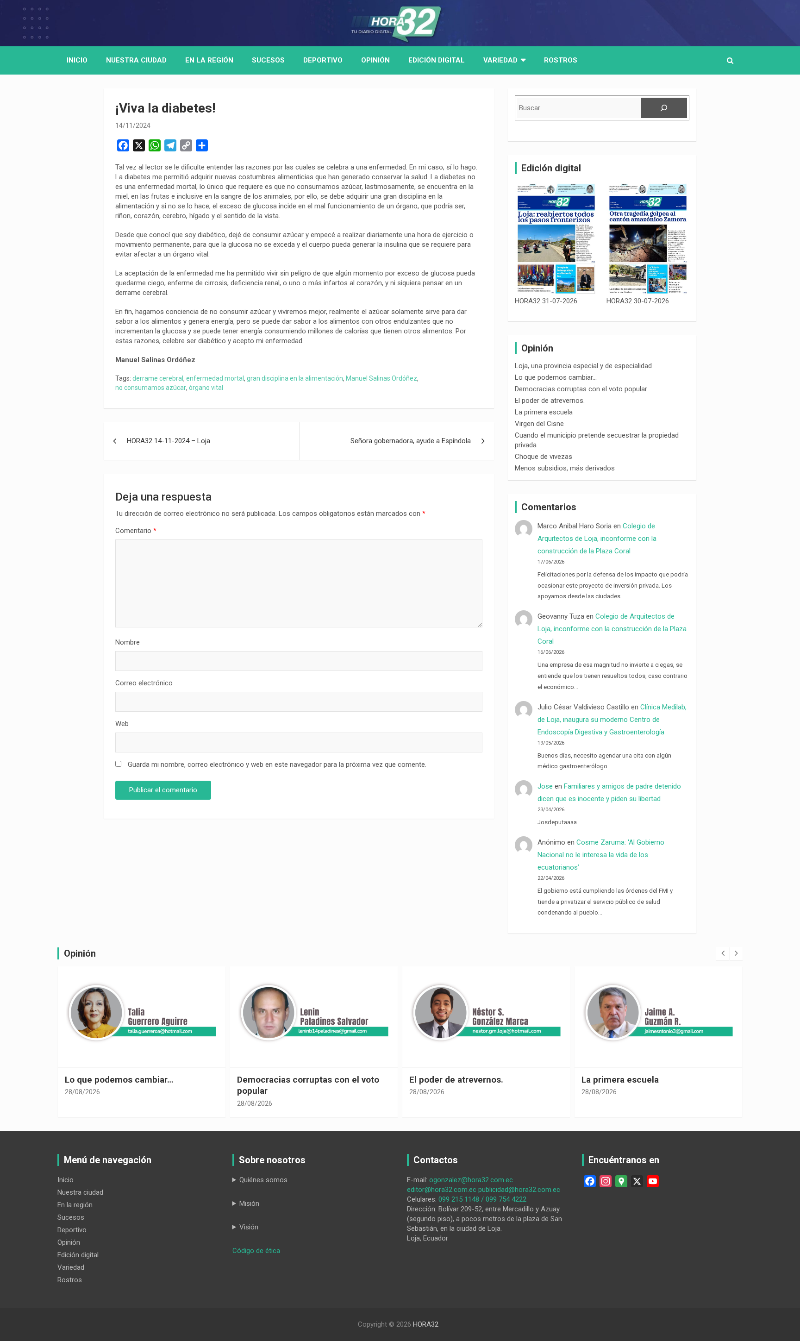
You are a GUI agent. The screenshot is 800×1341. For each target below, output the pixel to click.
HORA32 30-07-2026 (637, 301)
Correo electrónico (144, 683)
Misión (249, 1203)
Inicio (77, 60)
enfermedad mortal (215, 378)
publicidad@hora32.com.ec (519, 1189)
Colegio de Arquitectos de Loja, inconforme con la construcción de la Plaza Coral (597, 538)
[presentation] (722, 953)
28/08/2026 (82, 1092)
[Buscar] (664, 108)
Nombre (127, 642)
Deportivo (323, 60)
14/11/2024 (132, 125)
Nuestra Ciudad (136, 60)
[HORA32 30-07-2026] (647, 238)
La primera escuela (544, 412)
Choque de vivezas (543, 456)
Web (122, 724)
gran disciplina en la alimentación (295, 378)
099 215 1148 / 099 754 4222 (482, 1199)
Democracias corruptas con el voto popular (581, 389)
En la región (209, 60)
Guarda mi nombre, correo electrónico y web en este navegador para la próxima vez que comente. (277, 764)
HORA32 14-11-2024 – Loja (168, 441)
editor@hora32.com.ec (441, 1189)
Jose (545, 786)
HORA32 (425, 1324)
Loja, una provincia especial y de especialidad (583, 366)
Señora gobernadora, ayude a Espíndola (410, 441)
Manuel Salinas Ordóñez (381, 378)
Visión (248, 1227)
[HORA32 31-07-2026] (556, 238)
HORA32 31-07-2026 (546, 301)
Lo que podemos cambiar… (556, 377)
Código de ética (256, 1251)
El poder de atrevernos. (550, 400)
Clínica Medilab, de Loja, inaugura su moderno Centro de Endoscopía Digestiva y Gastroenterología (612, 719)
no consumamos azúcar (150, 387)
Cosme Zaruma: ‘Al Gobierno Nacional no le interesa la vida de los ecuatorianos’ (601, 854)
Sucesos (268, 60)
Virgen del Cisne (539, 424)
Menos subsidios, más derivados (565, 468)
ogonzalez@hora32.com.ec (471, 1180)
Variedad (500, 60)
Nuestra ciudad (80, 1192)
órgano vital (206, 387)
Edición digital (436, 60)
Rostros (560, 60)
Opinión (375, 60)
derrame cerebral (157, 378)
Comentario (135, 530)
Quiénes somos (263, 1180)
